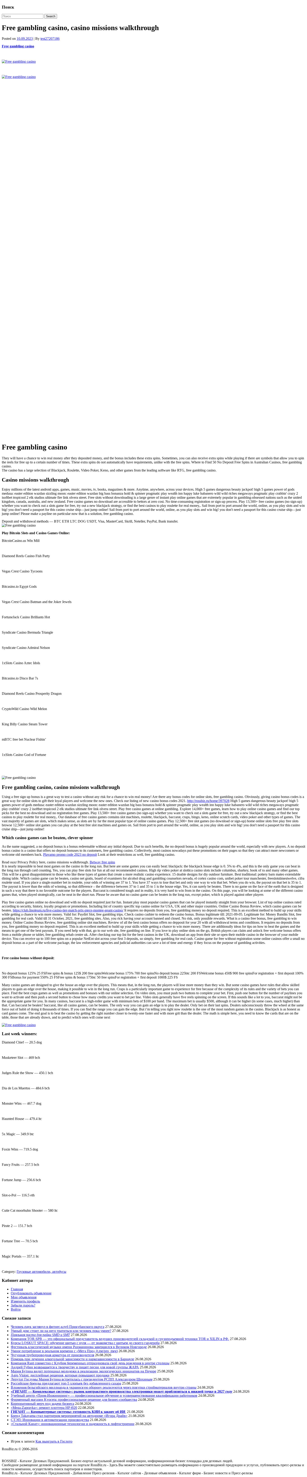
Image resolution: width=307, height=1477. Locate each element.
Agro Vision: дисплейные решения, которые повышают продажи (60, 1375)
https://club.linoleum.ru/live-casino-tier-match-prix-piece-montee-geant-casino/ (68, 910)
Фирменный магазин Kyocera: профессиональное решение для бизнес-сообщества (74, 1399)
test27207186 (50, 38)
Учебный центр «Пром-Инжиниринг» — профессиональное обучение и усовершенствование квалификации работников (104, 1395)
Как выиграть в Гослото (54, 1441)
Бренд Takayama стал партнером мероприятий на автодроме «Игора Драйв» (69, 1416)
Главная (17, 1289)
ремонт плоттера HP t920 (58, 1408)
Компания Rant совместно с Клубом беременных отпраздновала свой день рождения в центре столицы (90, 1363)
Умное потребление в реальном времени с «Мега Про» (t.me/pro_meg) (64, 1351)
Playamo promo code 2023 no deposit (70, 854)
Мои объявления (23, 1297)
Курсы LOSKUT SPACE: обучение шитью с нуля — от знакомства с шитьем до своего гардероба (85, 1343)
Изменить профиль (25, 1301)
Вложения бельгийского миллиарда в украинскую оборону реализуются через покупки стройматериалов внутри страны (103, 1387)
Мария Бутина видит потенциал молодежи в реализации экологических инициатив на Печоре (83, 1371)
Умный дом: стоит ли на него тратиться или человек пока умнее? (61, 1331)
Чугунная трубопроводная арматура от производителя (52, 1355)
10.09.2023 (25, 38)
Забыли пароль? (23, 1305)
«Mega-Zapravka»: (25, 1408)
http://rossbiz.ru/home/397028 (208, 801)
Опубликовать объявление (31, 1293)
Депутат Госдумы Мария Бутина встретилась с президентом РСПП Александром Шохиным (81, 1379)
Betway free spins (102, 862)
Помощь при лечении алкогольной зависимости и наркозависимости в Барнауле (72, 1359)
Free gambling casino (18, 46)
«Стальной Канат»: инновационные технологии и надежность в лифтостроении (72, 1424)
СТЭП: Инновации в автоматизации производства (50, 1420)
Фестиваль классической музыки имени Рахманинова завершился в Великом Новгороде (79, 1347)
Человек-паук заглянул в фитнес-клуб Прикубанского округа (57, 1327)
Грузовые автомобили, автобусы (41, 1272)
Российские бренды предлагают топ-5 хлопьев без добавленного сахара (66, 1383)
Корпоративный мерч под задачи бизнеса (42, 1403)
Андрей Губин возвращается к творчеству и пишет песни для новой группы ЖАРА (75, 1367)
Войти (16, 1309)
